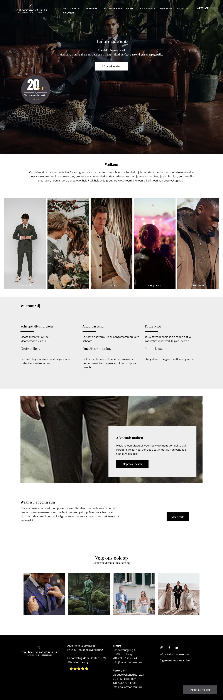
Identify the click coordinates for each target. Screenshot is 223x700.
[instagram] (162, 648)
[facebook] (169, 648)
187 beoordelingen (79, 662)
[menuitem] (71, 8)
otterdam (120, 670)
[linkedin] (177, 648)
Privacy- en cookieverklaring (85, 650)
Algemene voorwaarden (82, 646)
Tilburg (117, 646)
